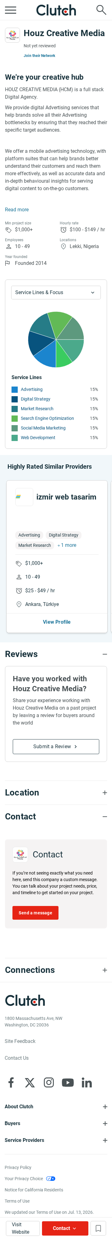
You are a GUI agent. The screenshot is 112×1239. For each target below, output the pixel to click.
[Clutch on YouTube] (68, 1082)
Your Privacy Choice (24, 1178)
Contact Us (17, 1058)
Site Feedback (20, 1041)
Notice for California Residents (34, 1189)
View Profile (57, 622)
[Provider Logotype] (12, 35)
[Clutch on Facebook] (11, 1082)
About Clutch (19, 1107)
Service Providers (24, 1140)
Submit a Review (52, 746)
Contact (61, 1228)
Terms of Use (17, 1201)
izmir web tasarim (66, 497)
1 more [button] (68, 545)
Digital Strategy (35, 399)
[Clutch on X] (30, 1082)
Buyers (12, 1123)
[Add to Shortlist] (98, 1228)
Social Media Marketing (43, 427)
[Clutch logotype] (56, 10)
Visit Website (20, 1228)
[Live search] (101, 9)
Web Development (38, 437)
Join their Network (39, 56)
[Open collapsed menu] (10, 9)
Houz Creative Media (64, 33)
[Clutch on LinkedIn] (87, 1082)
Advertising (32, 389)
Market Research (37, 408)
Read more (17, 210)
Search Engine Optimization (47, 418)
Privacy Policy (18, 1167)
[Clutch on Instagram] (49, 1082)
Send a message (35, 912)
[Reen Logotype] (24, 497)
